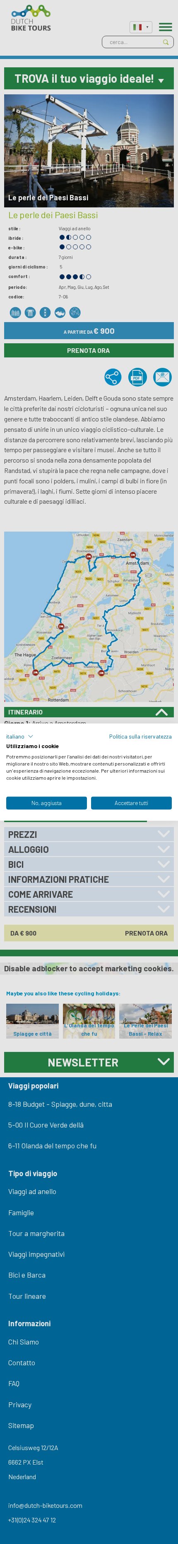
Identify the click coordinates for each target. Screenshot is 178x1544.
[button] (20, 736)
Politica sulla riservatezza (140, 735)
